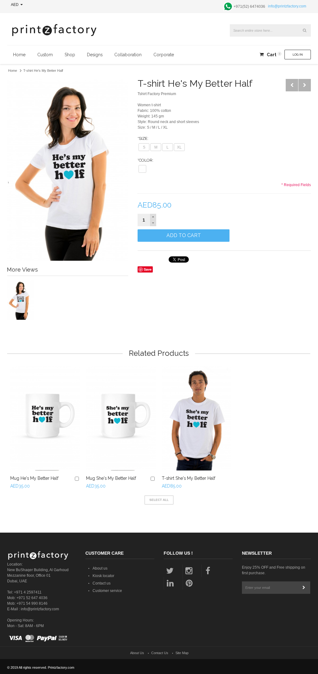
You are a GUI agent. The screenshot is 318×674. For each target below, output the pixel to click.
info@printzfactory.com (287, 6)
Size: (143, 138)
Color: (145, 160)
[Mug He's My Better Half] (45, 418)
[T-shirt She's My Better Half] (196, 418)
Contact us (102, 583)
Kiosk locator (103, 576)
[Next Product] (304, 85)
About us (100, 568)
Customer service (107, 591)
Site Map (182, 653)
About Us (137, 653)
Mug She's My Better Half (111, 478)
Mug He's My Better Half (34, 478)
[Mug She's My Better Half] (121, 418)
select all (159, 500)
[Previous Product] (292, 85)
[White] (142, 169)
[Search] (304, 30)
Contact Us (159, 653)
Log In (298, 54)
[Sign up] (304, 587)
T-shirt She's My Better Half (188, 478)
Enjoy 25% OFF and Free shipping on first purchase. (273, 570)
